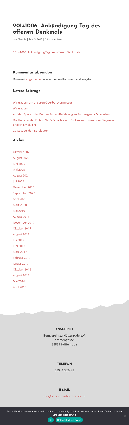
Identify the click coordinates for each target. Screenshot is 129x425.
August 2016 (21, 275)
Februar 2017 (22, 258)
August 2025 (21, 158)
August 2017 (21, 234)
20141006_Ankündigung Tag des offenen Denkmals (46, 52)
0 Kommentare (53, 39)
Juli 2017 (18, 240)
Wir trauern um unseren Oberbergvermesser (42, 102)
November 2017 (23, 222)
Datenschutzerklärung (69, 420)
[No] (124, 416)
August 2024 (21, 175)
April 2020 (19, 199)
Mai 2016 (19, 281)
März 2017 (20, 252)
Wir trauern (20, 108)
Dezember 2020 (23, 187)
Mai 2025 (19, 169)
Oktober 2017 (22, 228)
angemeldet (34, 79)
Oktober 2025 (22, 152)
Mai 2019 (19, 211)
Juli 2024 (18, 181)
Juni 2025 (19, 164)
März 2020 (20, 205)
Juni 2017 (19, 246)
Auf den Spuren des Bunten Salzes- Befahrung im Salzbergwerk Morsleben (61, 114)
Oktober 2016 (22, 269)
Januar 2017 (21, 263)
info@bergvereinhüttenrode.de (64, 396)
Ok (50, 420)
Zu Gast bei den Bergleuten (31, 130)
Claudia (22, 39)
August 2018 (21, 217)
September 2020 (24, 193)
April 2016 (19, 287)
